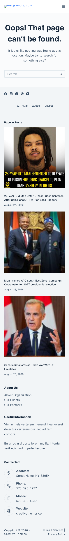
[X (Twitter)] (11, 93)
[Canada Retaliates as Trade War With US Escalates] (34, 326)
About (36, 105)
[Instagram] (16, 93)
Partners (22, 105)
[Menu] (63, 6)
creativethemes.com (30, 513)
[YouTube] (27, 93)
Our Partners (13, 405)
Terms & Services (53, 530)
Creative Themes (15, 534)
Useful (49, 105)
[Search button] (61, 74)
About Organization (17, 395)
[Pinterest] (22, 93)
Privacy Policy (56, 534)
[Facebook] (5, 93)
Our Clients (12, 400)
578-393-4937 (26, 488)
